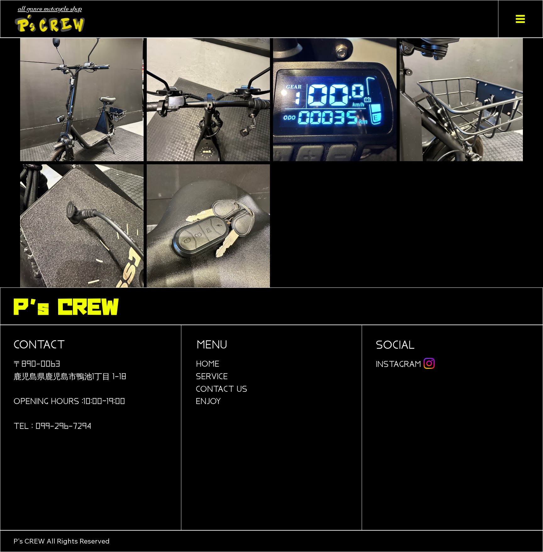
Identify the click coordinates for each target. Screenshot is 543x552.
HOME (207, 364)
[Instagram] (429, 363)
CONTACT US (221, 389)
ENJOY (208, 402)
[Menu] (520, 19)
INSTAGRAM (398, 365)
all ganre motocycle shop (49, 9)
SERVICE (212, 377)
